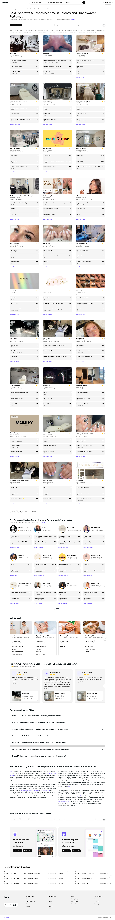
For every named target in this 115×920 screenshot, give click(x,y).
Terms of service (75, 901)
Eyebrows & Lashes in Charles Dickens (33, 871)
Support (51, 906)
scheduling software (78, 796)
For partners (52, 899)
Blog (27, 904)
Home (11, 8)
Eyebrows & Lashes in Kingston (32, 878)
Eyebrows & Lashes (20, 8)
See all (57, 608)
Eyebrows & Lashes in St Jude (82, 883)
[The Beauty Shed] (70, 638)
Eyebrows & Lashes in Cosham (31, 876)
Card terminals (52, 904)
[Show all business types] (104, 819)
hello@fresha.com (63, 801)
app (69, 786)
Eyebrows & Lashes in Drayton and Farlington (59, 871)
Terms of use (74, 904)
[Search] (84, 2)
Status (50, 909)
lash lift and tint (45, 790)
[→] (105, 639)
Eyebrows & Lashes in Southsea (82, 876)
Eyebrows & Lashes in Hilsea (10, 873)
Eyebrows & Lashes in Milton (81, 871)
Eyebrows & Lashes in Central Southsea (84, 873)
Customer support (30, 901)
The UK (29, 8)
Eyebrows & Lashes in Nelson (11, 871)
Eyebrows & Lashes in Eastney (55, 883)
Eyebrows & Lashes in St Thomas (56, 881)
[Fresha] (5, 2)
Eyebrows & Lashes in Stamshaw (11, 876)
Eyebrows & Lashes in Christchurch (83, 881)
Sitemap (28, 906)
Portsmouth (36, 8)
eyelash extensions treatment (30, 790)
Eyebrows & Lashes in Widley (31, 883)
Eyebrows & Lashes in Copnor (11, 881)
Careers (28, 899)
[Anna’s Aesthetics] (21, 638)
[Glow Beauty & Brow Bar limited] (94, 638)
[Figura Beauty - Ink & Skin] (45, 638)
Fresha (12, 771)
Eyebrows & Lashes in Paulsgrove (56, 878)
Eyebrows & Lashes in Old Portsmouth (84, 878)
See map (72, 19)
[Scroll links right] (111, 877)
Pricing (50, 901)
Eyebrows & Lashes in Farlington (11, 883)
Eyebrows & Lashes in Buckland (32, 873)
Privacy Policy (74, 899)
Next (20, 511)
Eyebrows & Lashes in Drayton (55, 873)
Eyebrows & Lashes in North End (11, 878)
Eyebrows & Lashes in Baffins (31, 881)
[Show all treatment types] (104, 25)
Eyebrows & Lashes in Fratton (55, 876)
